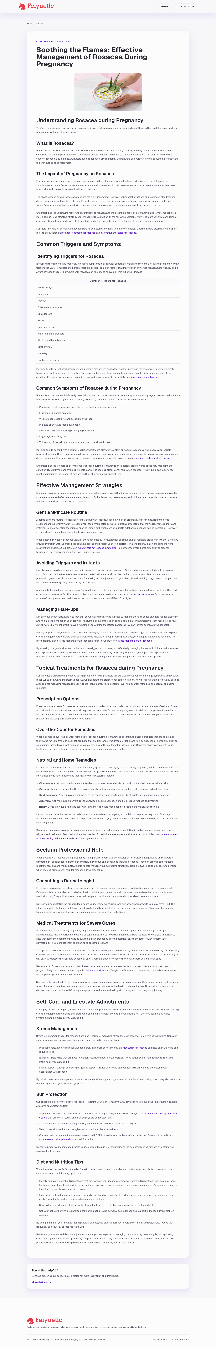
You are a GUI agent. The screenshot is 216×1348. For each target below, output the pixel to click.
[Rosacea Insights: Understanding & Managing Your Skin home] (42, 6)
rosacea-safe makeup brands (55, 1139)
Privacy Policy (160, 1339)
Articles (39, 23)
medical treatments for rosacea (78, 232)
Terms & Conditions (180, 1339)
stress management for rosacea (135, 640)
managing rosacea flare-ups (144, 377)
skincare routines (95, 970)
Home (165, 6)
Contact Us (185, 6)
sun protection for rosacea (139, 594)
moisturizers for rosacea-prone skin (97, 547)
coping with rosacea (57, 838)
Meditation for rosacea (135, 1047)
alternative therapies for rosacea (118, 232)
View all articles (41, 1282)
